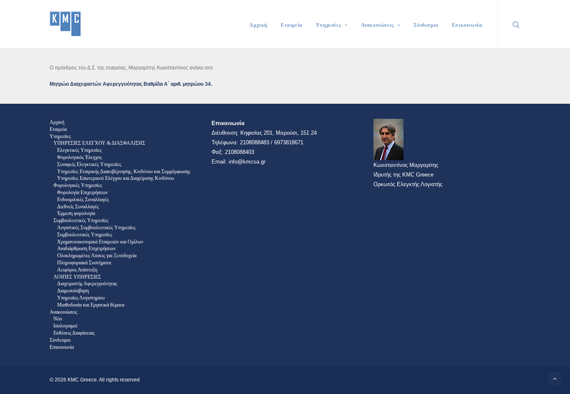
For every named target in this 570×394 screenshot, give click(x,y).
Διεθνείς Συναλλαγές (78, 207)
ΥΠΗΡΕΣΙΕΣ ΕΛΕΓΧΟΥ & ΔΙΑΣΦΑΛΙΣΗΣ (99, 143)
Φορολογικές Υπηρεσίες (77, 185)
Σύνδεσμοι (426, 24)
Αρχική (258, 24)
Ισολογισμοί (65, 326)
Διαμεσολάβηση (73, 291)
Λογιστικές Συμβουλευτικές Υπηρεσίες (96, 227)
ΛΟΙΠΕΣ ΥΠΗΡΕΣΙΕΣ (77, 277)
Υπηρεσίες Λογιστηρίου (81, 298)
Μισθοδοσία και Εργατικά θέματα (90, 305)
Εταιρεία (292, 24)
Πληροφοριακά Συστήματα (84, 263)
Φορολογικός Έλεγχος (79, 157)
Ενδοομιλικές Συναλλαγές (83, 199)
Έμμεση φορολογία (76, 213)
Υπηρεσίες (328, 24)
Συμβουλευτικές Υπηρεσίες (80, 220)
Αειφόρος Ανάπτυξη (77, 270)
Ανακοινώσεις (377, 24)
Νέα (57, 319)
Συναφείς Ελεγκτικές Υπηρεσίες (89, 164)
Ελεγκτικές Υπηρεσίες (79, 150)
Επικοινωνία (467, 24)
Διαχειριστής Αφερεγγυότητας (87, 284)
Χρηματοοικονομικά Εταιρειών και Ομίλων (100, 242)
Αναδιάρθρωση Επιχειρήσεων (86, 248)
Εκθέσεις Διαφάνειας (74, 333)
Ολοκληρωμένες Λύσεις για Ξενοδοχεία (96, 255)
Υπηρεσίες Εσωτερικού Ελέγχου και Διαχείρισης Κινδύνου (115, 178)
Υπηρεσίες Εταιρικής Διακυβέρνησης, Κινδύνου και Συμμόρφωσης (123, 171)
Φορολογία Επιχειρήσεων (82, 192)
